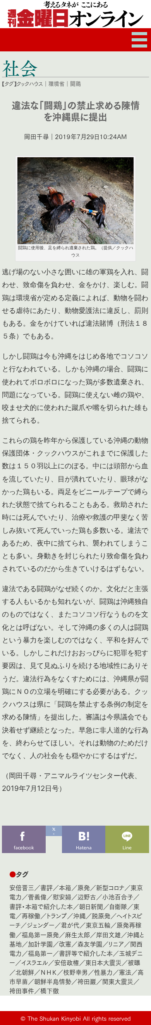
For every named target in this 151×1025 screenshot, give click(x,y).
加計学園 (40, 944)
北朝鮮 (24, 972)
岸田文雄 (108, 934)
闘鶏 (75, 83)
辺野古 (86, 896)
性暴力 (103, 972)
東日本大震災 (103, 962)
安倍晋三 (21, 887)
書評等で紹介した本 (86, 953)
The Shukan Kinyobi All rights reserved (79, 1018)
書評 (46, 887)
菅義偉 (37, 896)
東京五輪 (98, 925)
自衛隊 (118, 906)
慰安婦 (62, 896)
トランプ (56, 915)
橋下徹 (49, 990)
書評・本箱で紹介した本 (41, 906)
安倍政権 (66, 962)
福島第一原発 (40, 934)
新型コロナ (110, 887)
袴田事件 (21, 990)
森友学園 (89, 944)
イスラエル (34, 962)
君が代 (70, 925)
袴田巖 (86, 981)
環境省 (56, 83)
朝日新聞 (91, 906)
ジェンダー (41, 925)
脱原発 (101, 915)
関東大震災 (117, 981)
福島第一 (40, 953)
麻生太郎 (77, 934)
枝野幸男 (75, 972)
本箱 (65, 887)
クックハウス (30, 83)
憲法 (125, 972)
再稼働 (31, 915)
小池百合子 (117, 896)
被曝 (134, 962)
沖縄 (79, 915)
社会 (20, 68)
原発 (83, 887)
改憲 (65, 944)
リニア (116, 944)
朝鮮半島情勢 (52, 981)
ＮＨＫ (48, 972)
